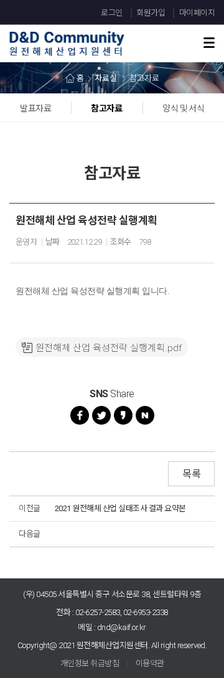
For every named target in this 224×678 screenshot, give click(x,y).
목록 (191, 474)
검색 (189, 26)
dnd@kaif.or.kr (121, 627)
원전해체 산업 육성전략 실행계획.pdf (108, 348)
